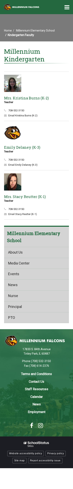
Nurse (13, 296)
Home (8, 30)
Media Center (19, 263)
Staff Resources (36, 389)
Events (13, 274)
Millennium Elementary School (35, 30)
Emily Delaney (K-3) (22, 147)
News (13, 285)
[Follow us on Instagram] (40, 425)
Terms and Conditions (36, 374)
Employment (36, 412)
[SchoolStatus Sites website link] (36, 444)
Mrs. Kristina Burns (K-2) (26, 98)
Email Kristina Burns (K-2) (23, 115)
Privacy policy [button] (55, 453)
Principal (15, 307)
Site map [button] (19, 460)
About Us (15, 252)
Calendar (36, 397)
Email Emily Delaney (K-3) (23, 164)
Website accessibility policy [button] (25, 453)
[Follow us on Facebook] (31, 425)
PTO (11, 317)
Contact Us (36, 382)
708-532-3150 (16, 110)
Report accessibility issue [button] (45, 460)
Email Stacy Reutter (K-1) (22, 214)
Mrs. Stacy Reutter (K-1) (25, 196)
